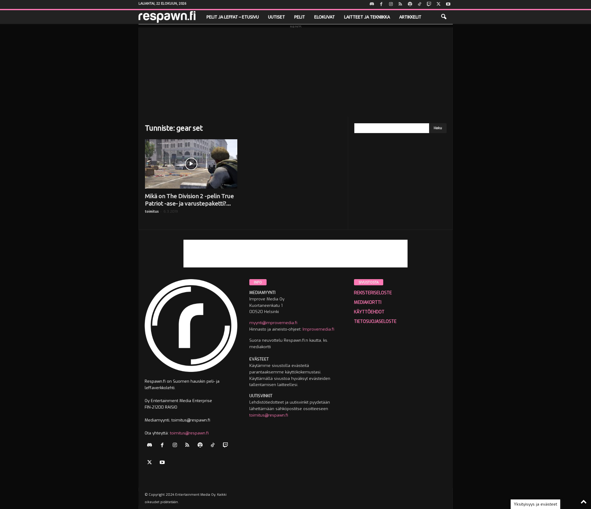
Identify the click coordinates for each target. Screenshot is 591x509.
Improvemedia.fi (318, 329)
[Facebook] (381, 4)
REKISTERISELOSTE (373, 293)
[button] (443, 17)
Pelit (299, 16)
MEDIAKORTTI (367, 302)
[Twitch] (429, 4)
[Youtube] (448, 4)
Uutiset (276, 16)
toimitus (152, 211)
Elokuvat (324, 16)
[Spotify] (410, 4)
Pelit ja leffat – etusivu (233, 16)
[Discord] (372, 4)
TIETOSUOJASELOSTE (375, 321)
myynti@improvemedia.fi (273, 322)
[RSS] (400, 4)
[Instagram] (391, 4)
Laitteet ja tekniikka (367, 16)
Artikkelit (410, 16)
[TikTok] (419, 4)
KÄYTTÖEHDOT (369, 312)
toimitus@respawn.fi (189, 433)
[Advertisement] (296, 70)
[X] (438, 4)
